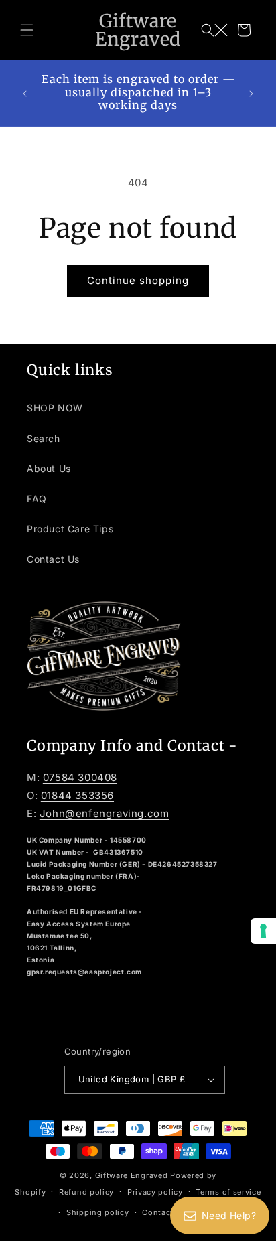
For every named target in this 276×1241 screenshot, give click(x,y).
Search (43, 438)
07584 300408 (80, 777)
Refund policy (86, 1192)
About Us (49, 468)
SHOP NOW (55, 407)
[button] (27, 30)
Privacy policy (155, 1192)
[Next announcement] (251, 93)
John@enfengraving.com (104, 813)
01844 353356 (77, 795)
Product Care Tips (70, 528)
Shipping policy (97, 1212)
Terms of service (228, 1192)
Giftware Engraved (131, 1175)
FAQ (37, 498)
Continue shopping (138, 280)
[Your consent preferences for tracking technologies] (263, 931)
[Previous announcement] (25, 93)
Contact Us (53, 559)
